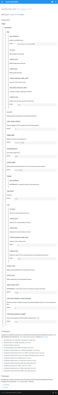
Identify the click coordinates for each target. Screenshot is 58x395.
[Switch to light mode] (52, 1)
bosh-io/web (9, 392)
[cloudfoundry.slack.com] (56, 392)
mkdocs (14, 392)
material (19, 392)
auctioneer (6, 384)
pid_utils (5, 387)
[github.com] (53, 392)
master (18, 14)
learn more (44, 337)
